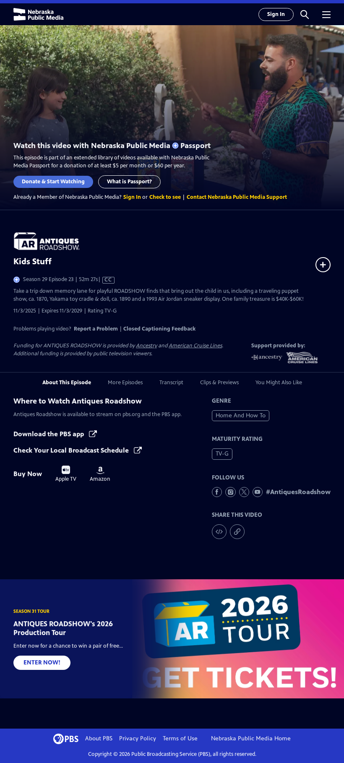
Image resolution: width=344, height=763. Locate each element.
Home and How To (241, 415)
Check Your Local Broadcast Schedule (71, 450)
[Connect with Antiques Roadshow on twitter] (244, 492)
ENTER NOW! (41, 662)
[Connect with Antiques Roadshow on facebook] (217, 492)
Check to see (165, 197)
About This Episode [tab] (66, 382)
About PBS (98, 738)
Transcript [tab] (171, 382)
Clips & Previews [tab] (219, 382)
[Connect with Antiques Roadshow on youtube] (258, 492)
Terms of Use (180, 738)
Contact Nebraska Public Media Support (237, 197)
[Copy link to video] (237, 531)
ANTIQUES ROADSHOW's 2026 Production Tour (63, 628)
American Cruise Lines (195, 345)
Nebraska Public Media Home (251, 738)
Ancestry (146, 345)
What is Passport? (129, 181)
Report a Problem (96, 329)
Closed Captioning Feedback (159, 329)
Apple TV (65, 474)
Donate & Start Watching (53, 181)
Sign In (276, 14)
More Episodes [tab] (125, 382)
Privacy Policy (137, 738)
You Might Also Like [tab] (278, 382)
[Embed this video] (219, 531)
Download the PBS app (49, 434)
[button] (304, 14)
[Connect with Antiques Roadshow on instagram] (230, 492)
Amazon (100, 474)
